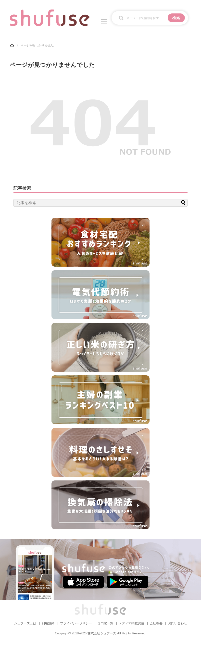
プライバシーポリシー (76, 623)
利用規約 (48, 623)
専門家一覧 (105, 623)
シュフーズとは (25, 623)
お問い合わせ (177, 623)
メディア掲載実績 (131, 623)
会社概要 (156, 623)
